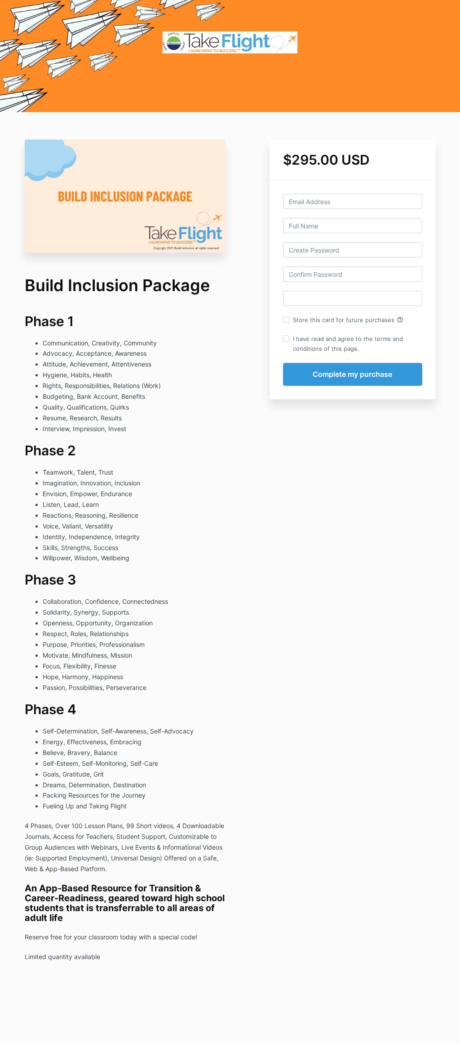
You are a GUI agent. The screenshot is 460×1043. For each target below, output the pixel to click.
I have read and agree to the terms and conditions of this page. (348, 343)
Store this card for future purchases (348, 319)
